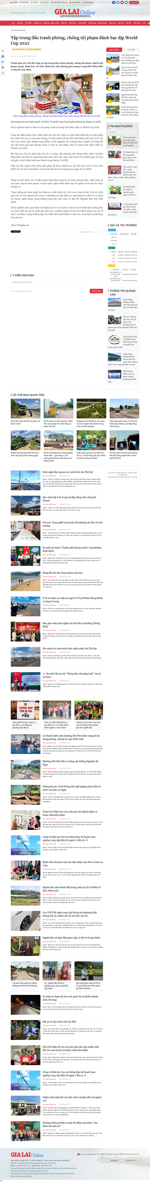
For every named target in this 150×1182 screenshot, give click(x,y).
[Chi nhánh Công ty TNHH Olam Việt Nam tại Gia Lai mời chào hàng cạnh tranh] (114, 339)
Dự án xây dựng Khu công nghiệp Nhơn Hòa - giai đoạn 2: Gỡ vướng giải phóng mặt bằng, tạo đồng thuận (58, 457)
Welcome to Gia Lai (60, 2)
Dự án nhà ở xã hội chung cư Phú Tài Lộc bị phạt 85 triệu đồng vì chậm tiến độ (122, 72)
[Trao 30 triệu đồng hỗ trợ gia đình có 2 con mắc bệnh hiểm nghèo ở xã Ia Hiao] (57, 710)
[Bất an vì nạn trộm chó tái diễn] (25, 1030)
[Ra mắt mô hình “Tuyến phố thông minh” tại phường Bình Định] (25, 556)
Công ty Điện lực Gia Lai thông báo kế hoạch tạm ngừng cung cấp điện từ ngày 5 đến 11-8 (69, 1074)
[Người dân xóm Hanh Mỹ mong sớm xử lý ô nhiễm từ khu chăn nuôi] (25, 896)
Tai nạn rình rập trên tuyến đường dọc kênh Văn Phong (25, 984)
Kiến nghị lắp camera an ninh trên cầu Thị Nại (68, 472)
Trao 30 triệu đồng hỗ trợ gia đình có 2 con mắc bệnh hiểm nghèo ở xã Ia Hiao (56, 725)
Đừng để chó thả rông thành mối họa (63, 573)
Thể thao (137, 23)
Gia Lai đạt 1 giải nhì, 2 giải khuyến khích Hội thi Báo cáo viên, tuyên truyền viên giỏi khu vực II (122, 173)
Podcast (46, 2)
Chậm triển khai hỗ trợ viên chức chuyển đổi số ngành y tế (72, 1099)
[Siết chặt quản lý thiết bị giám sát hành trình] (25, 408)
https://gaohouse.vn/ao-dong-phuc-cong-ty (122, 477)
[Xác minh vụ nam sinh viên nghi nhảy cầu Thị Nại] (25, 657)
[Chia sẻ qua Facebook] (2, 51)
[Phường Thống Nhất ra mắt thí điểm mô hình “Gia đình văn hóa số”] (25, 1131)
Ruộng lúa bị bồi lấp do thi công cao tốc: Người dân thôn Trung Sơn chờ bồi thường (91, 423)
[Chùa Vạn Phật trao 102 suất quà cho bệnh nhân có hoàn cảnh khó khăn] (25, 820)
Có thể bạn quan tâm (28, 395)
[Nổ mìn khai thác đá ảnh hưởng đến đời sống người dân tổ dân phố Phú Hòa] (112, 85)
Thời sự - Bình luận (51, 23)
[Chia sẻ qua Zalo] (2, 56)
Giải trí (121, 23)
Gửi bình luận (96, 291)
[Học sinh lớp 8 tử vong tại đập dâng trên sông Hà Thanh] (25, 506)
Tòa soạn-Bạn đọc (18, 30)
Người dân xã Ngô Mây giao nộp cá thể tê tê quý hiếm (71, 937)
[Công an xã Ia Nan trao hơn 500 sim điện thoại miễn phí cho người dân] (88, 710)
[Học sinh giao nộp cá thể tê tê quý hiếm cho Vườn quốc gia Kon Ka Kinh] (88, 970)
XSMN (135, 473)
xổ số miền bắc (112, 473)
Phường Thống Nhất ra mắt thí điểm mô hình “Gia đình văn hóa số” (70, 1124)
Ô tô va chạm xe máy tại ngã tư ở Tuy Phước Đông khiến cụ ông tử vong (73, 600)
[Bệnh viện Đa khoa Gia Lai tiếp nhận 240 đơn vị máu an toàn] (25, 870)
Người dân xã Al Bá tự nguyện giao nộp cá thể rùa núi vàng (121, 192)
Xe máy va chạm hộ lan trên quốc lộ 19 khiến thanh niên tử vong (70, 998)
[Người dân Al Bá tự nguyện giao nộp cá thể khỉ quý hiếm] (57, 970)
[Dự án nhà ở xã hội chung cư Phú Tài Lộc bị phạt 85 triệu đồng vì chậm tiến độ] (112, 70)
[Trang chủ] (13, 23)
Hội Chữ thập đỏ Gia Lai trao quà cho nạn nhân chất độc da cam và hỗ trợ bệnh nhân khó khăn (71, 1049)
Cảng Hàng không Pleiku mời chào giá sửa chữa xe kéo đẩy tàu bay (122, 304)
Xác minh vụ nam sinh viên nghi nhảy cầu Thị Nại (70, 648)
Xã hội (128, 23)
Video (15, 2)
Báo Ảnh (25, 2)
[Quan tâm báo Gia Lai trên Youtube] (122, 2)
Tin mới (131, 50)
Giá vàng (111, 265)
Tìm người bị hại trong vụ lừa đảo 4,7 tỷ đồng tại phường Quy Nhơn (24, 725)
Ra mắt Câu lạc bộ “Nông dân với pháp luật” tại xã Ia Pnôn (72, 675)
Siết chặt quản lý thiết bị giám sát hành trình (25, 422)
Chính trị (37, 23)
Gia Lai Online (27, 1154)
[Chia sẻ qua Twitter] (2, 62)
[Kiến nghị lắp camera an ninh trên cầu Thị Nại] (25, 480)
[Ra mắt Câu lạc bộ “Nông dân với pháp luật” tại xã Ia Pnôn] (25, 682)
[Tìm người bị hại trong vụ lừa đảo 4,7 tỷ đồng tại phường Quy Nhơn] (25, 710)
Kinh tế (64, 23)
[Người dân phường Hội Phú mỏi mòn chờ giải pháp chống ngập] (112, 97)
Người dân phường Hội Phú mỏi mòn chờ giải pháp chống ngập (130, 99)
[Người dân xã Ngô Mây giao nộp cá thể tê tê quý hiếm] (25, 946)
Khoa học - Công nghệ (97, 23)
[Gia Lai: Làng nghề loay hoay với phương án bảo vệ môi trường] (25, 531)
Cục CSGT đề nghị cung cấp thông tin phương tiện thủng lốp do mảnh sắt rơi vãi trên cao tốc (70, 914)
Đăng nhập (134, 2)
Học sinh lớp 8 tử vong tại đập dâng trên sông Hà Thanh (69, 499)
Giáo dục (72, 23)
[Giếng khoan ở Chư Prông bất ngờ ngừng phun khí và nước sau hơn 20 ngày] (25, 795)
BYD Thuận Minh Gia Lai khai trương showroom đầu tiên (122, 376)
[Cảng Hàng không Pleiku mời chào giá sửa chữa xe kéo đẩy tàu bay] (114, 302)
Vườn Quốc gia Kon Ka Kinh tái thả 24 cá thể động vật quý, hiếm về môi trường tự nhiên (122, 112)
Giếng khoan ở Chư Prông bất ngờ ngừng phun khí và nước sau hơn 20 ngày (71, 788)
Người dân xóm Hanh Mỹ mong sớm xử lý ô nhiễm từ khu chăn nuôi (71, 889)
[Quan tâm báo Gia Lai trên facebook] (113, 2)
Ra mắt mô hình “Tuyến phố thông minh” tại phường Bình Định (72, 549)
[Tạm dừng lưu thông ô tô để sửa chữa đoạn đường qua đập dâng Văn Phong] (112, 58)
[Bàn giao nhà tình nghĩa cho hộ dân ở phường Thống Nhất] (25, 632)
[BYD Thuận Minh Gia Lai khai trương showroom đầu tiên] (114, 374)
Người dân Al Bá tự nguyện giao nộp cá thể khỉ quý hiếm (130, 156)
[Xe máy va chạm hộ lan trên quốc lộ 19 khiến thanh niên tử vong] (25, 1005)
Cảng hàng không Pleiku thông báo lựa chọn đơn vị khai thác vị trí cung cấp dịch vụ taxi (122, 359)
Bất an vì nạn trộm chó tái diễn (59, 1021)
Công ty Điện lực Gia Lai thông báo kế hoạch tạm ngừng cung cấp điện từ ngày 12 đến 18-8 (69, 839)
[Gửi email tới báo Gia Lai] (126, 2)
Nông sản (112, 230)
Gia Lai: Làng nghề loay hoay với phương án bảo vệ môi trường (73, 524)
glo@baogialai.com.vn (23, 1166)
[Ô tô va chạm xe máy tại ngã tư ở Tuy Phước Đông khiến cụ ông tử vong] (25, 606)
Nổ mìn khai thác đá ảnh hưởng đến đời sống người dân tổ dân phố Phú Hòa (130, 86)
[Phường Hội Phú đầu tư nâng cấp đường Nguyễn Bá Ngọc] (25, 770)
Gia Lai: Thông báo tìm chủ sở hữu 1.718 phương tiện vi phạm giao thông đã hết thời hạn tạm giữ (122, 323)
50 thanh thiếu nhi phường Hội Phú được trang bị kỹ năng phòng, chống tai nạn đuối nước (71, 737)
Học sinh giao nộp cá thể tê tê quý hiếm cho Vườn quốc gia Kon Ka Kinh (88, 985)
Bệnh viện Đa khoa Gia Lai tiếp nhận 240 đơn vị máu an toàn (73, 864)
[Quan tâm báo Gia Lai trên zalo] (118, 2)
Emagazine (76, 2)
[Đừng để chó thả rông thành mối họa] (25, 581)
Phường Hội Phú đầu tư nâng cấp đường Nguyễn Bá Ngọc (70, 763)
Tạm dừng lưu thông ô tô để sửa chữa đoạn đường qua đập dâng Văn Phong (130, 59)
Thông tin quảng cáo (123, 292)
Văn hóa (112, 23)
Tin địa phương (121, 126)
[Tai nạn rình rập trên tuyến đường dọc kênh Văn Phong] (25, 970)
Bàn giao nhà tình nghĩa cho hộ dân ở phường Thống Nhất (71, 625)
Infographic (89, 2)
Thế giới (28, 23)
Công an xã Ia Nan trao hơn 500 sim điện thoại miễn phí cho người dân (88, 725)
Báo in (35, 2)
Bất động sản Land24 (125, 473)
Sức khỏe (82, 23)
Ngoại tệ (111, 248)
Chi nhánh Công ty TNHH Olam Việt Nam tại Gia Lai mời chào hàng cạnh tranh (122, 342)
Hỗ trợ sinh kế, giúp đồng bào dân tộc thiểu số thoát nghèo (130, 141)
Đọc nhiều (114, 50)
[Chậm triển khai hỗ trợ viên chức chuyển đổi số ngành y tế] (25, 1106)
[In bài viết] (2, 73)
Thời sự (20, 23)
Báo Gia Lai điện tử (75, 13)
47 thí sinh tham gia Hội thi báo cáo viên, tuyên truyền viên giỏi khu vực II (122, 209)
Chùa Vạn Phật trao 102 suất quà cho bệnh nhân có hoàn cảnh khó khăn (70, 813)
